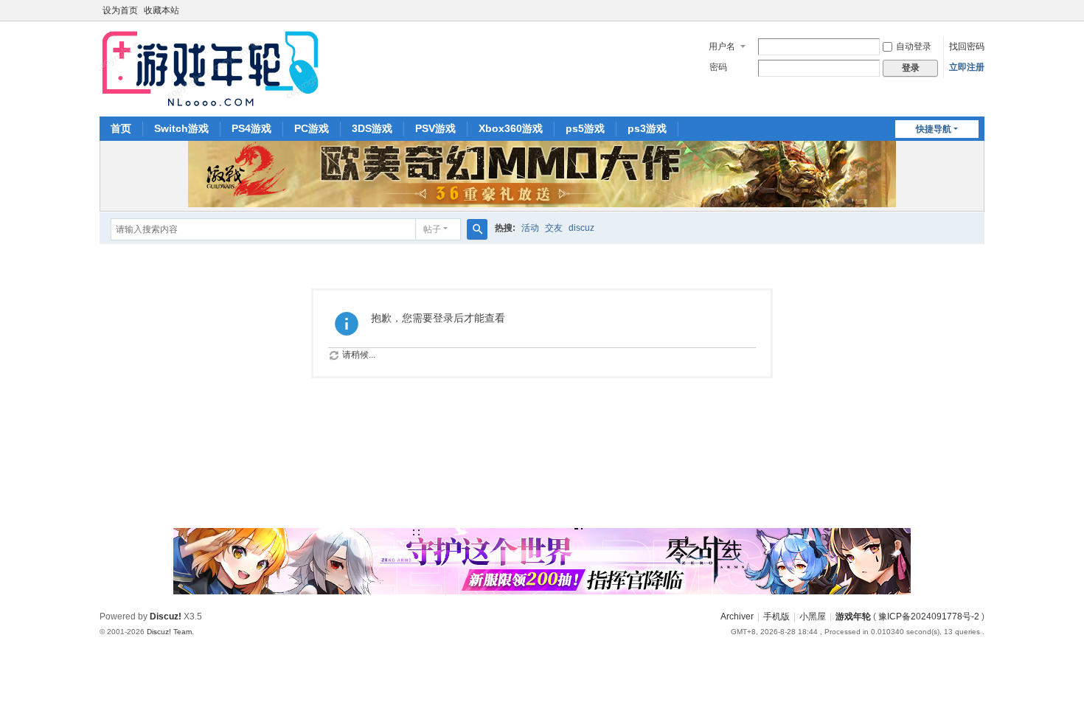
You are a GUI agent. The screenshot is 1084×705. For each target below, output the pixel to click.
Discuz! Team (169, 632)
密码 (718, 67)
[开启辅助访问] (980, 10)
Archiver (737, 616)
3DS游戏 (372, 128)
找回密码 (966, 46)
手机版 (776, 616)
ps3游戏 (647, 128)
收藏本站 (161, 10)
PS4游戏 (251, 128)
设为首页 (120, 10)
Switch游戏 (181, 128)
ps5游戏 (585, 128)
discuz (581, 228)
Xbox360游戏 (511, 128)
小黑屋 (812, 616)
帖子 (432, 229)
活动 (530, 228)
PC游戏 (311, 128)
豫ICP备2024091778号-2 (928, 616)
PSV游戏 (435, 128)
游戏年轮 (853, 616)
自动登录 (913, 46)
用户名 (722, 46)
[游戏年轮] (209, 68)
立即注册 (966, 67)
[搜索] (477, 229)
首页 (121, 128)
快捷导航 (933, 129)
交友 (554, 228)
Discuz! (165, 616)
